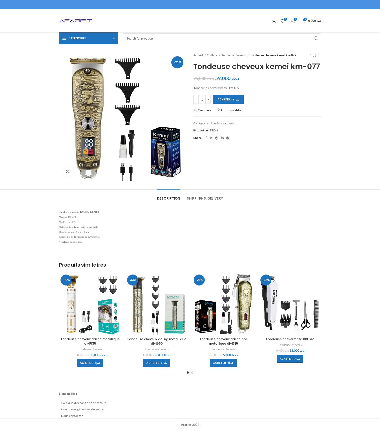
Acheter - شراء (228, 99)
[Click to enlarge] (67, 171)
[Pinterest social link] (217, 138)
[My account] (274, 20)
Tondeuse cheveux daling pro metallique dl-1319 (223, 341)
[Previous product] (310, 55)
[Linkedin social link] (222, 138)
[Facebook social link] (206, 138)
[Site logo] (75, 20)
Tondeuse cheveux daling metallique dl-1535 (90, 341)
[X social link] (211, 138)
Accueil (198, 55)
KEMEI (214, 130)
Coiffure (212, 55)
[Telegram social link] (228, 138)
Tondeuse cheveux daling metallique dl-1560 (156, 341)
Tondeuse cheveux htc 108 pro (290, 339)
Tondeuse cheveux (233, 55)
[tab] (168, 196)
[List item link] (190, 402)
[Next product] (319, 55)
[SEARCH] (316, 38)
